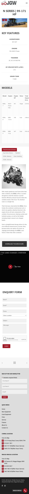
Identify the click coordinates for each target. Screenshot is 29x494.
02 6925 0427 (8, 466)
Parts (3, 417)
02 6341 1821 (8, 443)
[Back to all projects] (14, 362)
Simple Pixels (10, 481)
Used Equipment (6, 414)
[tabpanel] (14, 198)
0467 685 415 (8, 469)
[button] (14, 244)
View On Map (5, 438)
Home (3, 409)
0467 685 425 (8, 471)
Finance (4, 422)
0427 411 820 (8, 446)
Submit (6, 346)
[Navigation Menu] (27, 3)
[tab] (9, 149)
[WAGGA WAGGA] (25, 490)
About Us (4, 425)
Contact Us (5, 428)
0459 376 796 (8, 448)
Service (4, 420)
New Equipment (6, 412)
